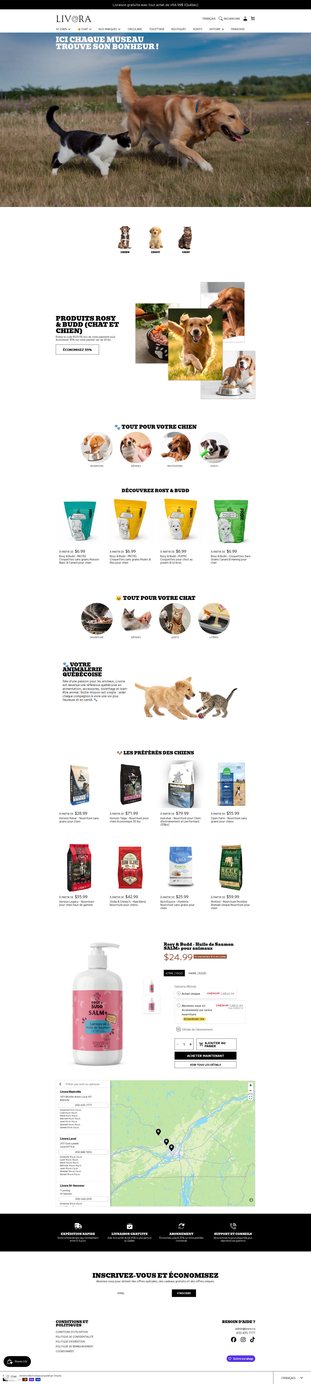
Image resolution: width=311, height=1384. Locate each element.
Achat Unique (191, 993)
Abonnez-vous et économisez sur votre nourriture (197, 1011)
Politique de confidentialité (74, 1336)
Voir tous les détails (205, 1064)
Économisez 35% (77, 349)
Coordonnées (65, 1351)
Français (209, 18)
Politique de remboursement (74, 1346)
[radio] (179, 993)
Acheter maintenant (205, 1055)
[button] (230, 18)
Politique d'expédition (70, 1341)
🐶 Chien (62, 29)
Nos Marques (108, 29)
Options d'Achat (185, 986)
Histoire (215, 29)
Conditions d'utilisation (72, 1331)
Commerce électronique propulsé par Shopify (39, 1375)
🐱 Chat (83, 29)
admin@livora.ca (245, 1328)
